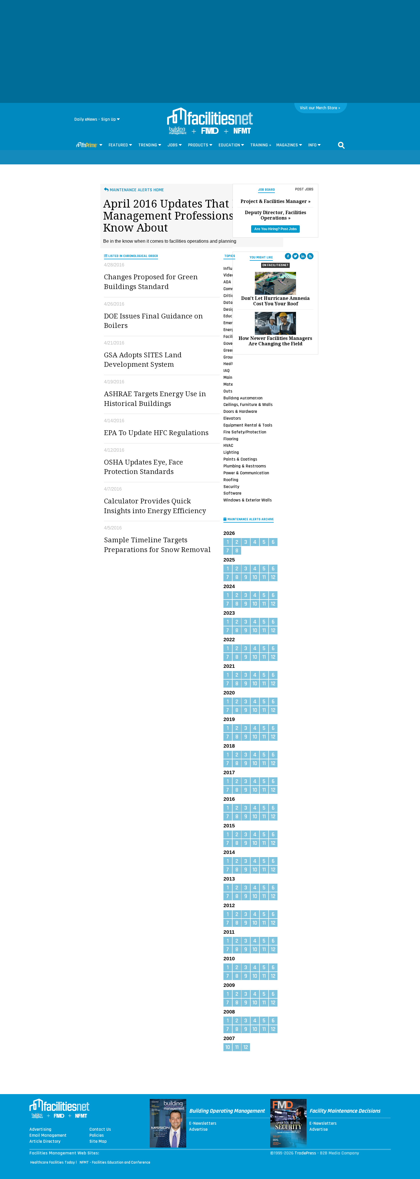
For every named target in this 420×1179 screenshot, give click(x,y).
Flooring (230, 439)
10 (255, 577)
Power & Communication (246, 473)
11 (264, 577)
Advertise (198, 1129)
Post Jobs (304, 189)
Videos (229, 275)
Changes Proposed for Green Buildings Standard (151, 282)
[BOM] (177, 133)
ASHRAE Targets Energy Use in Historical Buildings (155, 399)
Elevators (232, 418)
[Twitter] (295, 256)
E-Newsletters (202, 1123)
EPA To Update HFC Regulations (156, 433)
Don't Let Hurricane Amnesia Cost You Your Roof (275, 301)
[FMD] (210, 133)
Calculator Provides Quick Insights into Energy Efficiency (155, 506)
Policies (96, 1135)
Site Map (98, 1141)
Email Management (48, 1135)
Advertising (40, 1129)
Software (232, 493)
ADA (227, 282)
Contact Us (100, 1129)
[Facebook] (288, 256)
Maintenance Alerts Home (136, 190)
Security (231, 486)
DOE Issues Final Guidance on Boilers (153, 321)
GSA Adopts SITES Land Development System (143, 360)
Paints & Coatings (240, 459)
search (341, 145)
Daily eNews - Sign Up (95, 119)
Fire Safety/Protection (244, 432)
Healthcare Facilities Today (52, 1162)
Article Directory (44, 1141)
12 (273, 577)
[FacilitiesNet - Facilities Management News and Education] (210, 116)
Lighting (231, 452)
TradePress (305, 1153)
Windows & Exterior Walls (247, 500)
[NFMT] (242, 132)
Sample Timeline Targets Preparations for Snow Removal (157, 545)
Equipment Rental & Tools (247, 425)
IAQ (226, 370)
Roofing (230, 480)
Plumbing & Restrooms (244, 466)
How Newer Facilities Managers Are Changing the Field (275, 341)
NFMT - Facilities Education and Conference (115, 1162)
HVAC (228, 445)
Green (228, 350)
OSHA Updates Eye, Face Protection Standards (143, 467)
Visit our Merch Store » (320, 108)
